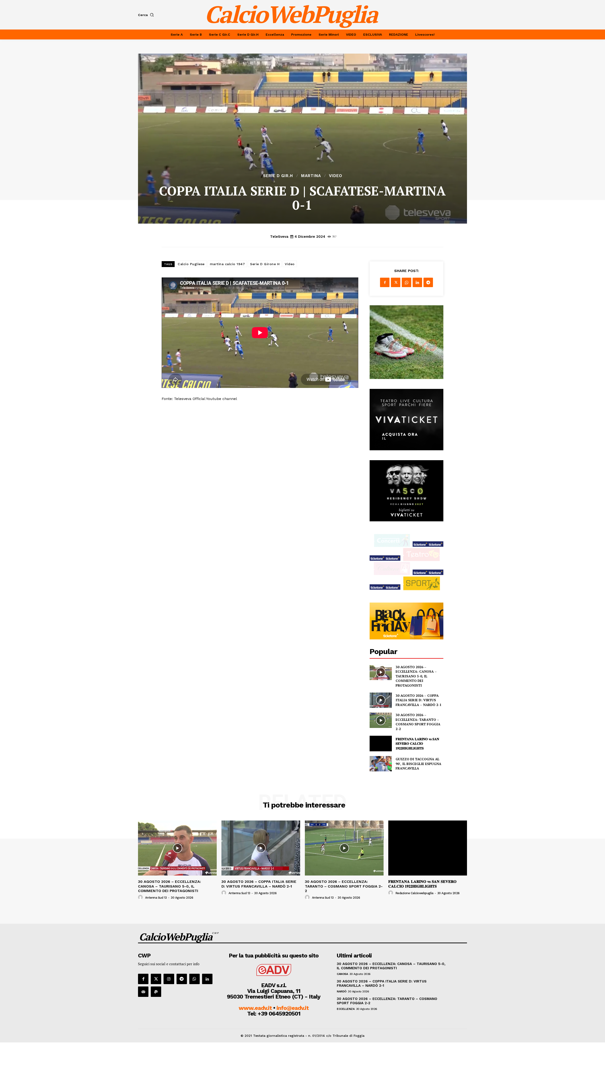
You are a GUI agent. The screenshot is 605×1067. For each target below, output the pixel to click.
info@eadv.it (293, 1008)
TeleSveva (279, 236)
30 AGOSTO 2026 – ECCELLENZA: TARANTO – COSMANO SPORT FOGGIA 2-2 (418, 722)
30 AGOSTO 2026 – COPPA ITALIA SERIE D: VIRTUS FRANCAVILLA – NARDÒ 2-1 (418, 700)
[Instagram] (169, 979)
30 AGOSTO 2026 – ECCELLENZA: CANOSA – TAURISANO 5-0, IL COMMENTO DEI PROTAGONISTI (416, 676)
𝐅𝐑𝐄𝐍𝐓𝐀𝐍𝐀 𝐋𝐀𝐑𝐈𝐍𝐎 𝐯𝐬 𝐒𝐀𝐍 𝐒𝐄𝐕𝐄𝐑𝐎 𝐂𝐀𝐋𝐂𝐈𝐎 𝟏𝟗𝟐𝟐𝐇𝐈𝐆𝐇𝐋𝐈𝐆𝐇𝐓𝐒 (417, 743)
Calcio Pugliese (191, 264)
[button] (147, 15)
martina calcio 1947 (227, 264)
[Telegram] (428, 282)
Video (335, 176)
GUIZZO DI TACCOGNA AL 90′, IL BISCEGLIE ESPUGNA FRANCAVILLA (418, 763)
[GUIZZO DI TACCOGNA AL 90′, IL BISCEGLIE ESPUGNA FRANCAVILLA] (381, 763)
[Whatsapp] (194, 979)
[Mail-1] (143, 991)
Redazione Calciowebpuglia (414, 893)
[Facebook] (384, 282)
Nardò (341, 991)
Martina (311, 176)
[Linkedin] (417, 282)
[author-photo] (141, 897)
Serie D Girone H (265, 264)
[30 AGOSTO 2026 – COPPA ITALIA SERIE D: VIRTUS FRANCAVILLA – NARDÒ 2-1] (381, 700)
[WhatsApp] (406, 282)
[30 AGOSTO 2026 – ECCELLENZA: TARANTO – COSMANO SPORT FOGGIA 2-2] (381, 720)
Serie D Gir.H (278, 176)
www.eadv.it (255, 1008)
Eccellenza (345, 1009)
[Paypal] (156, 991)
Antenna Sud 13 (156, 897)
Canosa (342, 974)
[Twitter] (395, 282)
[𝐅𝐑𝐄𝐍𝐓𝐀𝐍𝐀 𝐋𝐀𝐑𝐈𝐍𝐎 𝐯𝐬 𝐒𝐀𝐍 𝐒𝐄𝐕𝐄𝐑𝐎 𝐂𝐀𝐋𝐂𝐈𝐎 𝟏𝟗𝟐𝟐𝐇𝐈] (381, 743)
